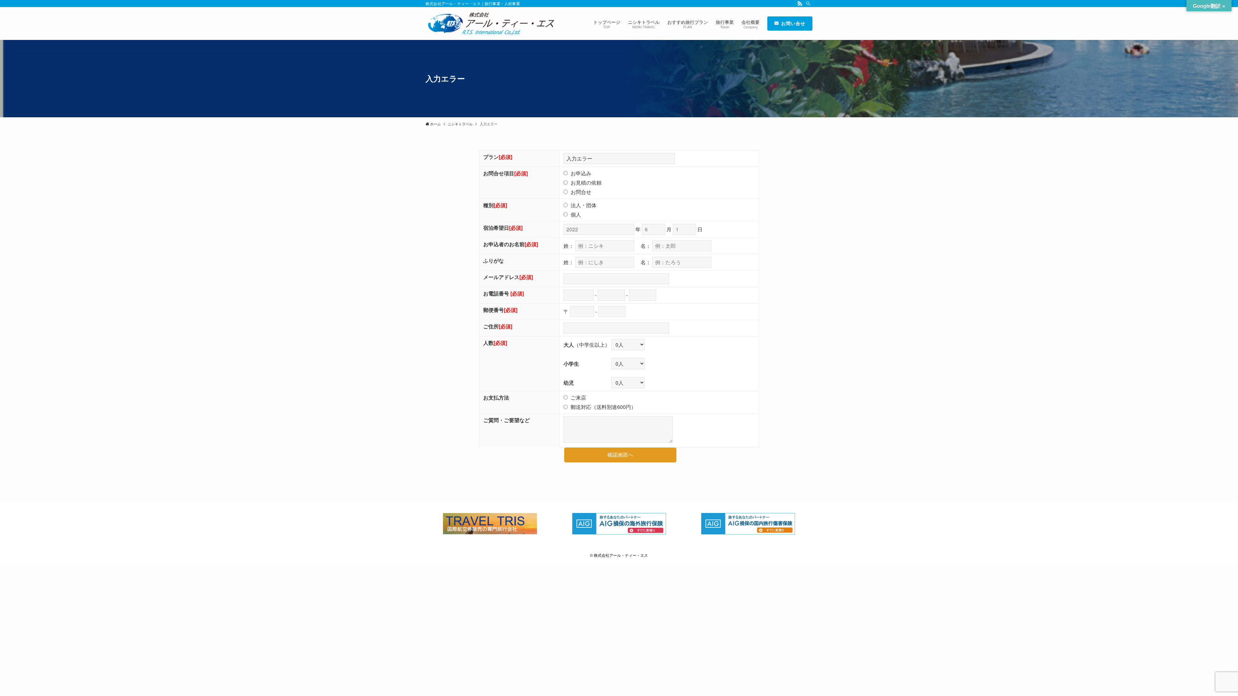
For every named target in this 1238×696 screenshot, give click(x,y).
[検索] (808, 3)
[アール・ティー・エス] (490, 23)
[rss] (800, 3)
